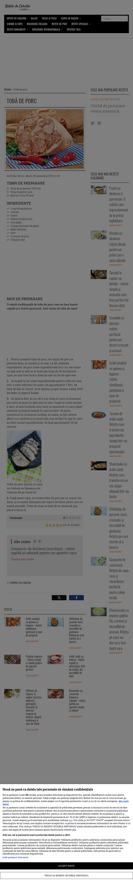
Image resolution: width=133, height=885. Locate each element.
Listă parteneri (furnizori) (15, 857)
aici (70, 820)
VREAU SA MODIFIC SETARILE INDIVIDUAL (66, 875)
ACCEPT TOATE (66, 865)
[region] (66, 834)
